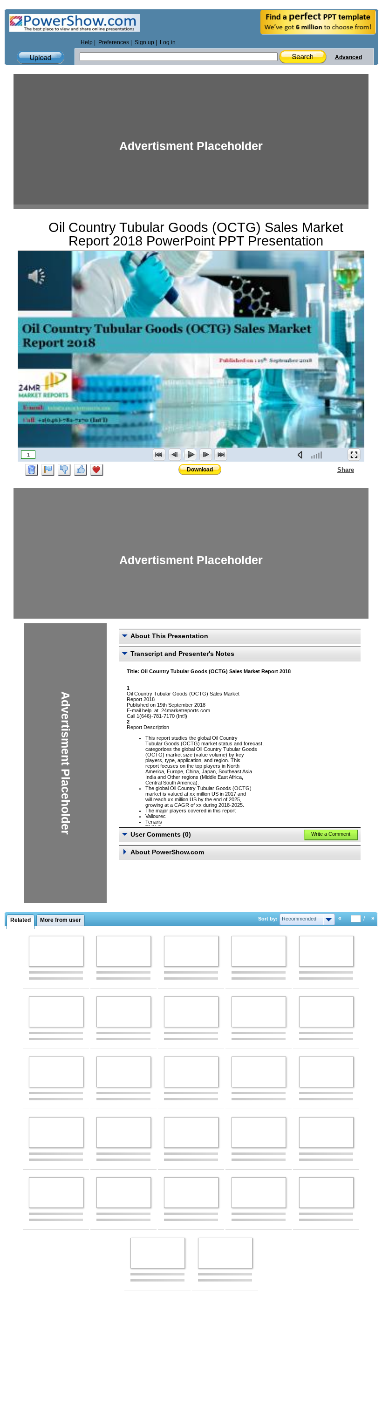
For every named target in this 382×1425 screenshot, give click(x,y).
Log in (168, 42)
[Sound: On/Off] (302, 455)
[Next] (205, 455)
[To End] (221, 455)
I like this (80, 470)
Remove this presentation (31, 470)
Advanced (348, 57)
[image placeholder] (56, 951)
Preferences (113, 42)
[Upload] (40, 57)
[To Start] (159, 455)
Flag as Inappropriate (48, 470)
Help (87, 42)
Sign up (144, 42)
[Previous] (175, 455)
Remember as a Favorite (96, 470)
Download (200, 469)
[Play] (190, 455)
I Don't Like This (64, 470)
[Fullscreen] (354, 455)
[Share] (331, 469)
